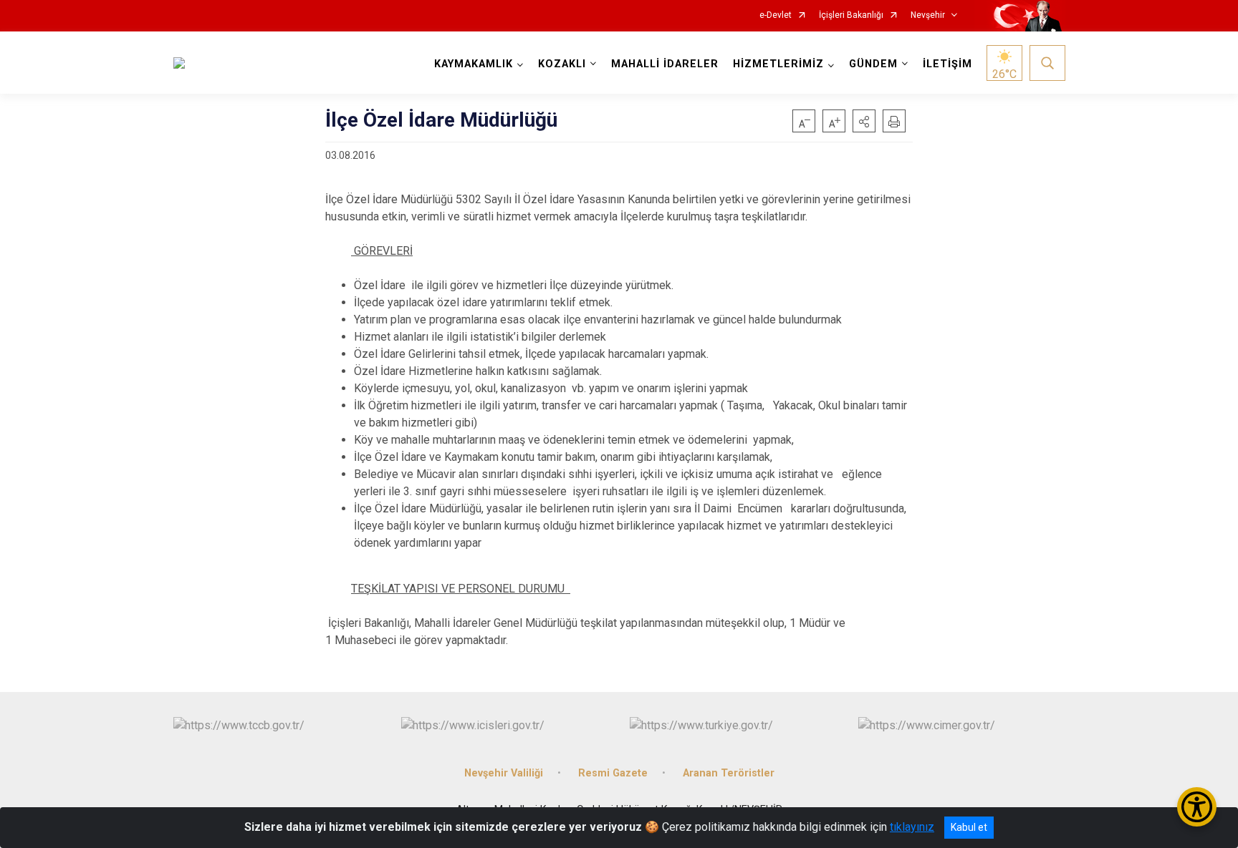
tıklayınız (912, 827)
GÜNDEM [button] (873, 64)
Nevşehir (928, 15)
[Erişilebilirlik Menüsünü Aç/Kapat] (1197, 807)
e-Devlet (775, 15)
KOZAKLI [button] (562, 64)
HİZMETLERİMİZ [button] (778, 64)
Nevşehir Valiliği (503, 773)
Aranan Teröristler (728, 773)
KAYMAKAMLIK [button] (473, 64)
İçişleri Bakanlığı (851, 15)
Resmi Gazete (613, 773)
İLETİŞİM (947, 64)
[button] (864, 120)
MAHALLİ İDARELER (665, 64)
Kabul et (969, 827)
